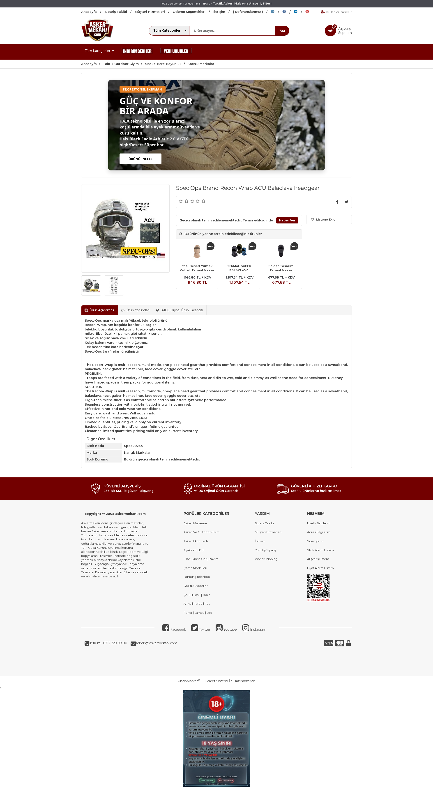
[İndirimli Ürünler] (137, 52)
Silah (188, 559)
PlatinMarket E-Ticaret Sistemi (203, 681)
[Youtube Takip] (310, 12)
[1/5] (181, 201)
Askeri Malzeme (195, 523)
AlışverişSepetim (345, 31)
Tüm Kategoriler (97, 51)
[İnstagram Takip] (276, 12)
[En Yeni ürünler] (176, 52)
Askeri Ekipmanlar (197, 541)
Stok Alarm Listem (320, 550)
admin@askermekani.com (156, 643)
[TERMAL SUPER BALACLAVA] (238, 251)
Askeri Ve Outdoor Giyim (201, 532)
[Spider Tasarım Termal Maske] (280, 251)
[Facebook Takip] (288, 12)
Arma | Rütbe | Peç (197, 603)
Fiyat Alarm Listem (320, 568)
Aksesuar (200, 559)
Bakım (213, 559)
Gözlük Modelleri (196, 586)
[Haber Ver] (287, 220)
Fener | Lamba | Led (198, 612)
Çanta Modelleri (195, 568)
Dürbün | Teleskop (197, 577)
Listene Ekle (325, 219)
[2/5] (183, 201)
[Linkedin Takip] (299, 12)
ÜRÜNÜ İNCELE (140, 159)
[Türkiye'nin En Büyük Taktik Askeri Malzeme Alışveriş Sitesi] (97, 40)
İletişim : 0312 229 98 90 (108, 643)
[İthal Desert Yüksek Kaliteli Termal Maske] (197, 251)
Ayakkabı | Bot (194, 550)
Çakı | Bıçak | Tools (197, 595)
